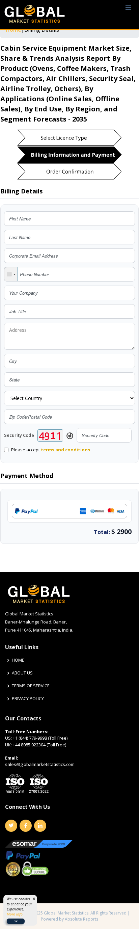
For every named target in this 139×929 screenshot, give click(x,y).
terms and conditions (65, 450)
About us (22, 673)
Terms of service (31, 686)
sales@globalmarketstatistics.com (40, 764)
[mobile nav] (128, 7)
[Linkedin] (40, 826)
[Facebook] (26, 826)
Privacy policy (28, 698)
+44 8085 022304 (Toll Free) (39, 745)
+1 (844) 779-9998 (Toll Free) (40, 738)
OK (16, 921)
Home (18, 660)
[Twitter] (11, 826)
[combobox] (11, 274)
